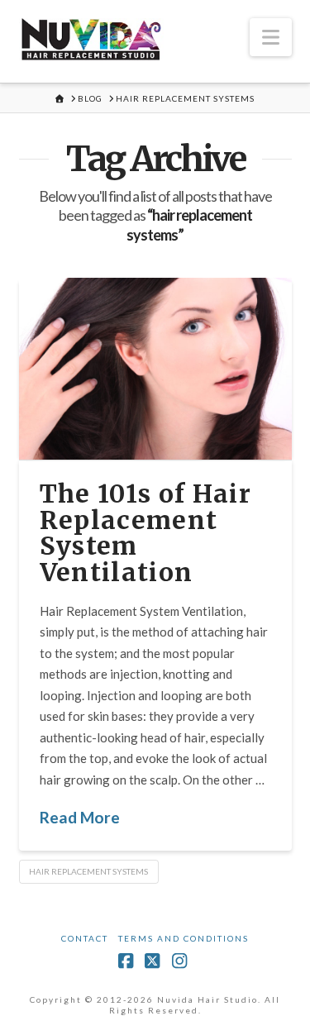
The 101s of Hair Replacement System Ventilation (146, 533)
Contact (84, 938)
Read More (80, 817)
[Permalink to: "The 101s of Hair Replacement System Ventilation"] (155, 369)
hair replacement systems (88, 871)
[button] (271, 37)
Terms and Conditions (183, 938)
